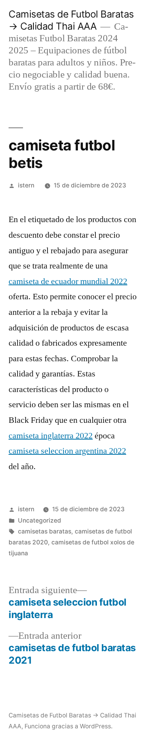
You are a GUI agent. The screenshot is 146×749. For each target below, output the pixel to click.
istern (26, 185)
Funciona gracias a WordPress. (69, 726)
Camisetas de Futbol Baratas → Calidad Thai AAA (71, 20)
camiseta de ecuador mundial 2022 (68, 281)
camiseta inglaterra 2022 (51, 435)
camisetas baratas (44, 531)
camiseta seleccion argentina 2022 (67, 450)
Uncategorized (39, 520)
